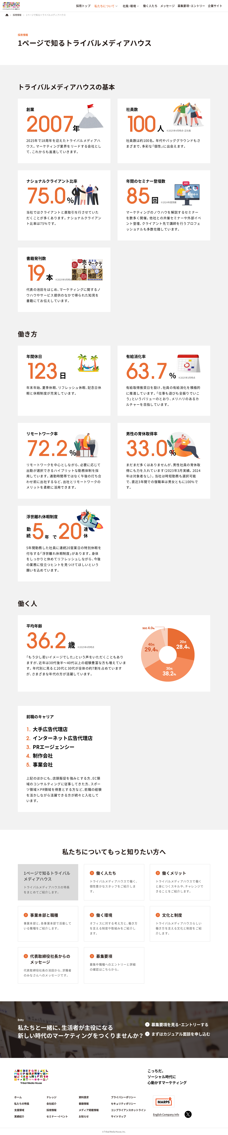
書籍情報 (84, 1103)
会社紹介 (51, 1103)
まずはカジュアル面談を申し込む (180, 1034)
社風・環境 (129, 5)
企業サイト (215, 5)
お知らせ (84, 1116)
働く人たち (150, 5)
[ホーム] (7, 15)
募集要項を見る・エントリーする (179, 1024)
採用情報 (17, 15)
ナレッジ (51, 1097)
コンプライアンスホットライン (128, 1110)
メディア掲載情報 (89, 1110)
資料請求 (84, 1097)
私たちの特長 (21, 1103)
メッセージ (167, 5)
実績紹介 (19, 1116)
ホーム (18, 1097)
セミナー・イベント (57, 1116)
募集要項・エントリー (191, 5)
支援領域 (19, 1110)
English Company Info (166, 1114)
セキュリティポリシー (123, 1103)
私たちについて (104, 5)
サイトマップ (118, 1116)
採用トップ (83, 5)
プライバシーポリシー (123, 1097)
